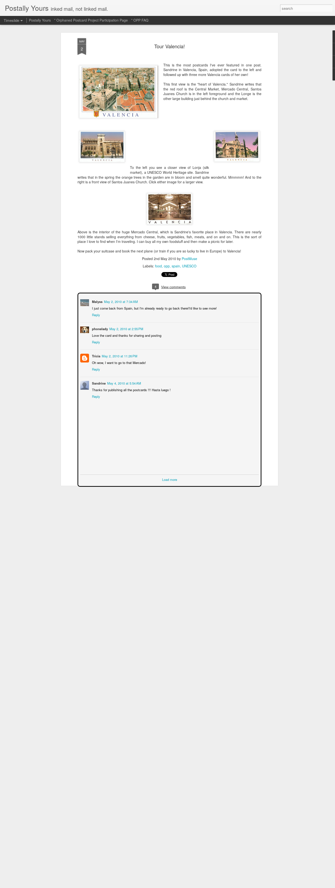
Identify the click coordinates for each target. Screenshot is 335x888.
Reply (95, 314)
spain (176, 265)
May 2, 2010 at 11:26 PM (119, 355)
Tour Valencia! (169, 46)
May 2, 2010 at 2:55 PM (126, 328)
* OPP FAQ (139, 20)
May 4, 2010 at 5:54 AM (124, 382)
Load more (169, 479)
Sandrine (98, 382)
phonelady (99, 328)
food (158, 265)
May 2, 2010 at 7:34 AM (120, 301)
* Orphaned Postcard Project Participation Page (91, 20)
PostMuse (189, 258)
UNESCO (189, 265)
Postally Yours (40, 20)
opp (167, 265)
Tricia (95, 355)
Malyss (96, 301)
